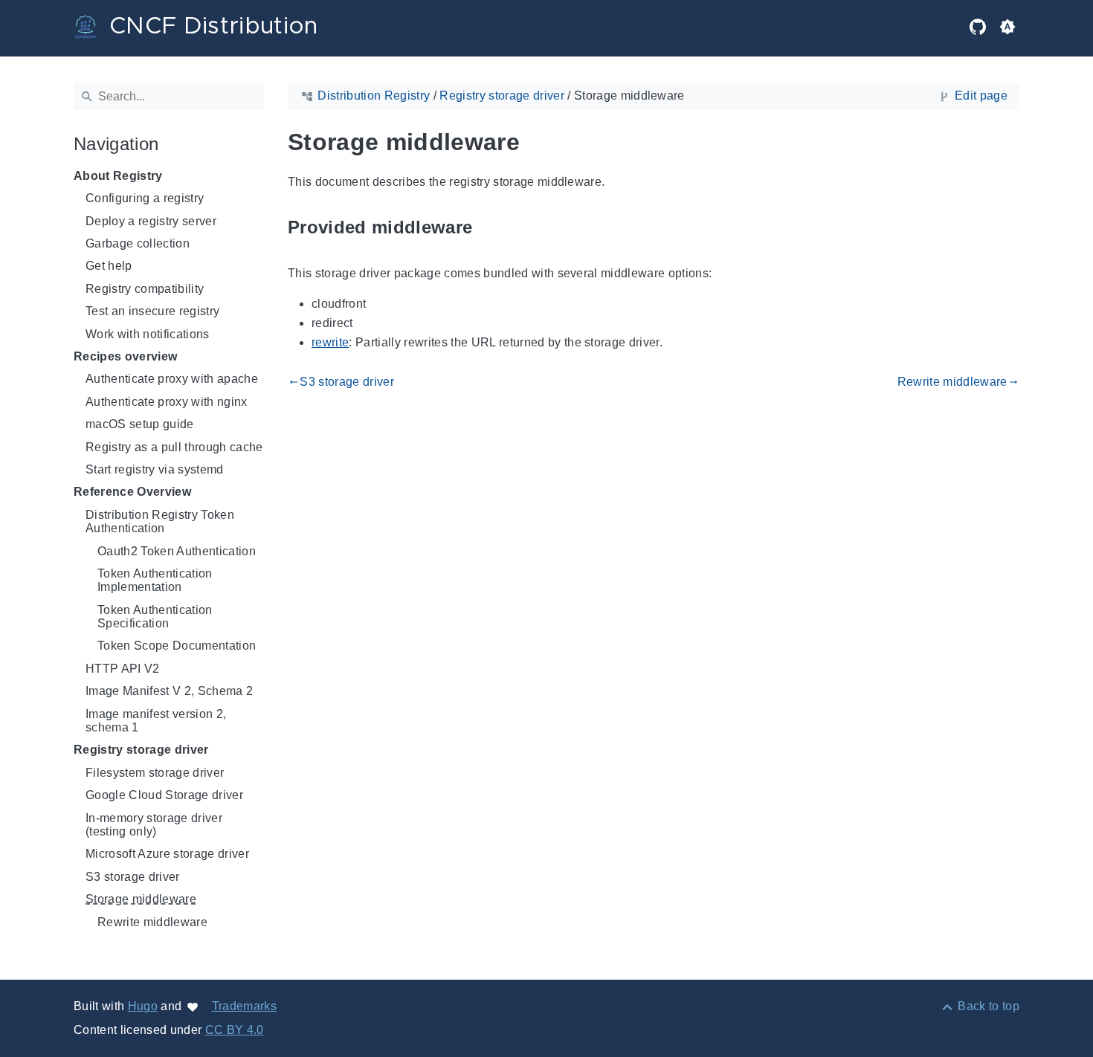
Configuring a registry (145, 198)
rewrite (330, 342)
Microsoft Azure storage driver (167, 853)
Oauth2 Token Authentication (176, 551)
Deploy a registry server (151, 221)
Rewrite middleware (152, 922)
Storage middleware (141, 899)
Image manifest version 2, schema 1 (156, 721)
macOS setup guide (140, 424)
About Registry (118, 175)
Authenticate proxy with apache (172, 378)
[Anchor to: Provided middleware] (489, 227)
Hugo (143, 1006)
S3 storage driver (133, 876)
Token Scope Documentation (176, 645)
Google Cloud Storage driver (164, 795)
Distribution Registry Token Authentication (160, 521)
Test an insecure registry (152, 311)
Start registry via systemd (155, 469)
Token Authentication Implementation (155, 580)
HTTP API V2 (123, 668)
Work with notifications (148, 334)
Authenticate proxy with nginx (167, 401)
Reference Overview (132, 491)
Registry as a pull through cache (174, 447)
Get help (109, 265)
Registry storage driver (141, 749)
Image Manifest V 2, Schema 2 (169, 691)
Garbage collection (138, 243)
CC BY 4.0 (234, 1030)
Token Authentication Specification (155, 617)
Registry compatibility (145, 288)
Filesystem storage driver (155, 772)
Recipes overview (125, 356)
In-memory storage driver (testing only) (154, 825)
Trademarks (244, 1006)
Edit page (981, 95)
